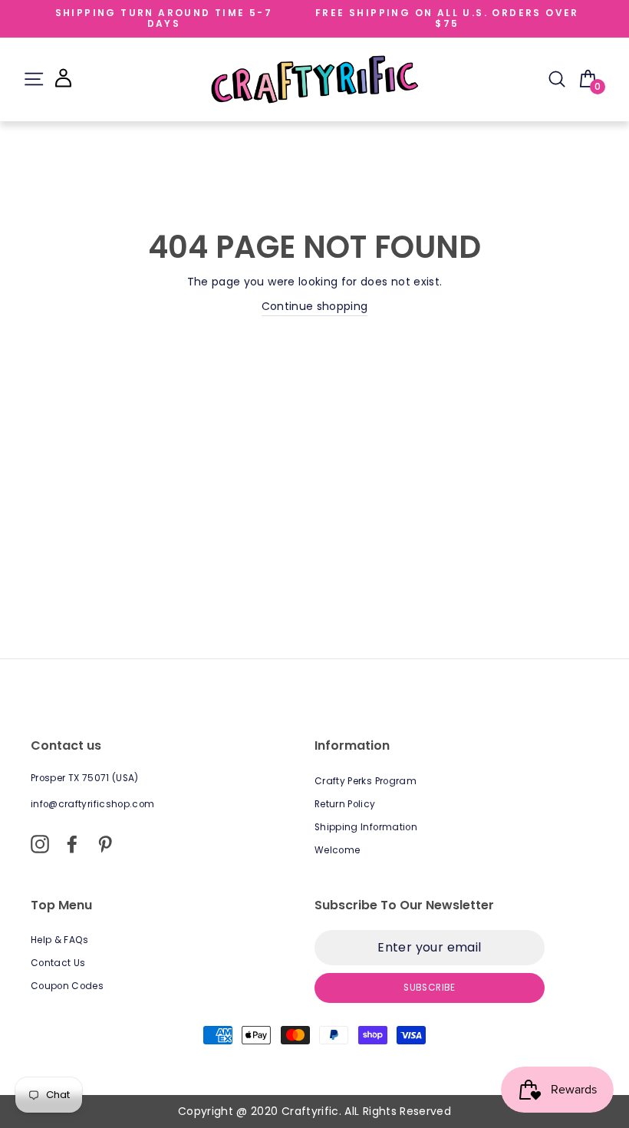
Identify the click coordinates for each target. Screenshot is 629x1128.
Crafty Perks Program (365, 781)
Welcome (337, 850)
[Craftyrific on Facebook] (72, 844)
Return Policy (345, 804)
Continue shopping (315, 306)
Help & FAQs (60, 940)
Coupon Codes (67, 986)
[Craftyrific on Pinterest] (105, 844)
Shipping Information (365, 827)
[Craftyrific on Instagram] (40, 844)
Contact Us (58, 963)
